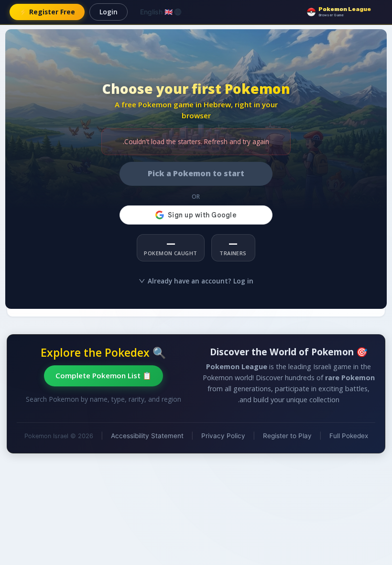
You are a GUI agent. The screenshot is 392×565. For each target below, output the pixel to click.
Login (108, 11)
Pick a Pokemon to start (196, 173)
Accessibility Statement (147, 436)
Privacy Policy (223, 436)
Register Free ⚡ (47, 11)
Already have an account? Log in (200, 280)
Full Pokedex (348, 436)
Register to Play (287, 436)
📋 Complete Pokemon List (103, 375)
